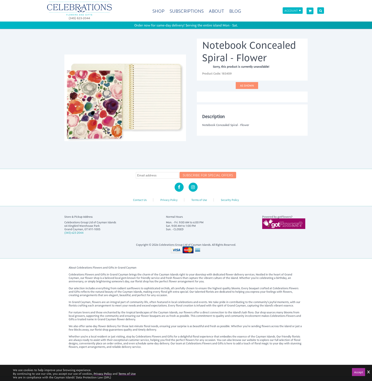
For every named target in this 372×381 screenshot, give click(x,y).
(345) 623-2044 (79, 18)
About (216, 11)
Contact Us (140, 200)
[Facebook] (179, 187)
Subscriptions (187, 11)
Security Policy (230, 200)
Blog (235, 11)
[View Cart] (310, 11)
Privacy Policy (169, 200)
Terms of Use (199, 200)
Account (291, 10)
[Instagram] (193, 187)
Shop (158, 11)
